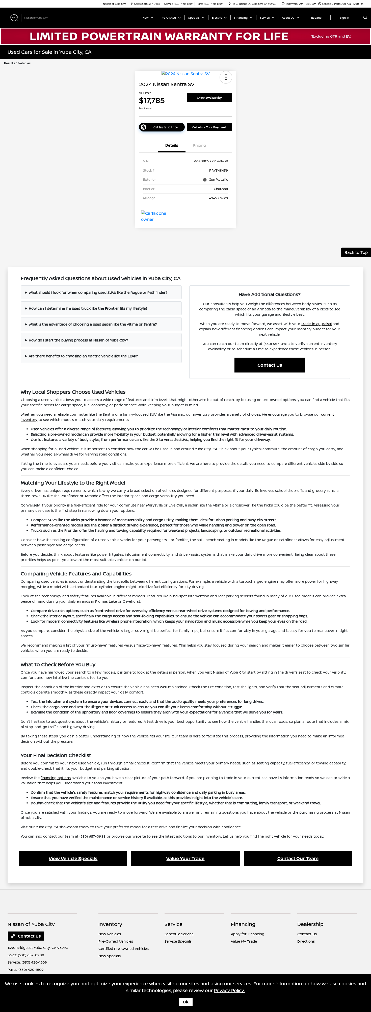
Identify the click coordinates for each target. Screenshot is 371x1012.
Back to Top (356, 252)
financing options (56, 777)
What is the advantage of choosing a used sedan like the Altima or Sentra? (93, 324)
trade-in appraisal (316, 323)
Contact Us (269, 365)
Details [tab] (171, 145)
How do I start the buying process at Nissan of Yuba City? (78, 340)
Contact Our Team (298, 858)
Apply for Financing (247, 933)
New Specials (109, 955)
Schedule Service (179, 933)
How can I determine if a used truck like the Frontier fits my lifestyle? (88, 308)
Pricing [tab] (199, 145)
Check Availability (209, 97)
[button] (226, 77)
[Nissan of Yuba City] (30, 17)
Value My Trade (244, 941)
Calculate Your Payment (209, 127)
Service (173, 924)
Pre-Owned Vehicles (115, 941)
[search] (365, 18)
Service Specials (178, 941)
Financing (243, 924)
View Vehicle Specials (73, 858)
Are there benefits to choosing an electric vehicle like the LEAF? (83, 356)
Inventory (110, 924)
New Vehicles (109, 933)
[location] (230, 4)
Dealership (310, 924)
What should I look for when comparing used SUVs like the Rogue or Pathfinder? (98, 292)
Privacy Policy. (229, 990)
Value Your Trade (185, 858)
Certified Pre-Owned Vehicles (123, 948)
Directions (306, 941)
